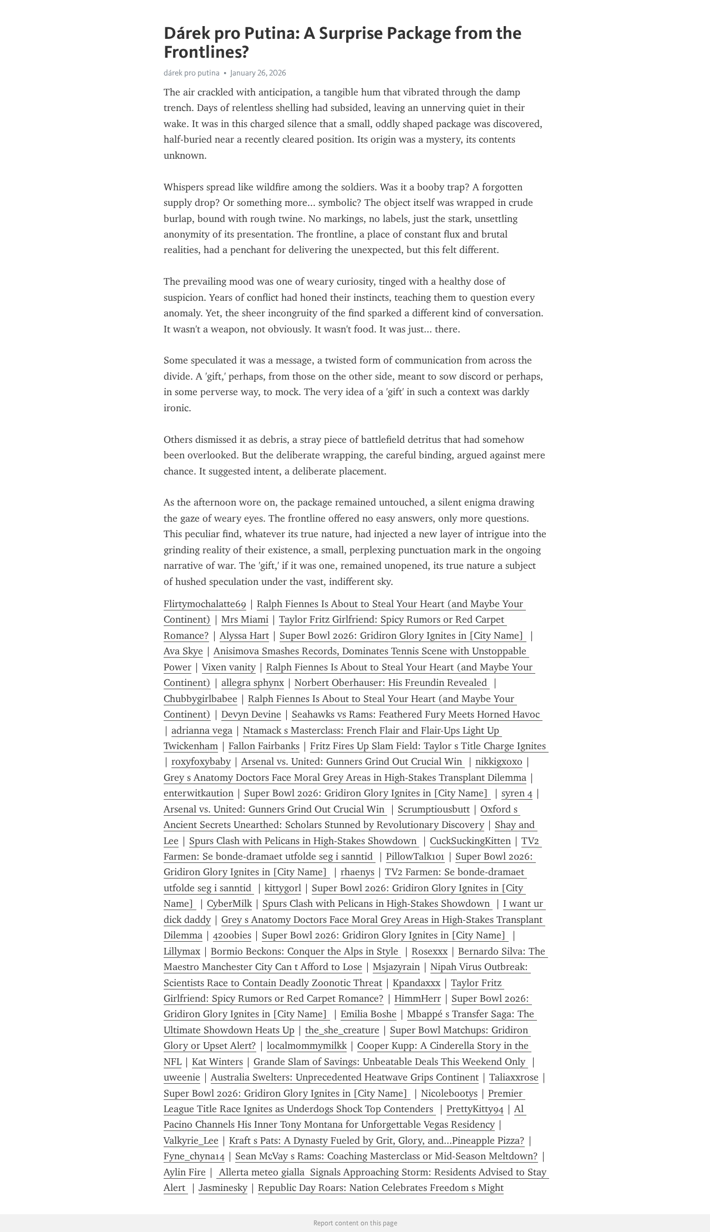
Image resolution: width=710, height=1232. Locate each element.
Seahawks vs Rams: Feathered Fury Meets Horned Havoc (417, 714)
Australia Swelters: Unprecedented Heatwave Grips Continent (345, 1077)
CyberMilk (229, 903)
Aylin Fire (185, 1172)
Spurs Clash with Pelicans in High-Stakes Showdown (304, 841)
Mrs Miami (244, 619)
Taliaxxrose (514, 1077)
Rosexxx (430, 951)
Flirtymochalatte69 (205, 604)
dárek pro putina (192, 73)
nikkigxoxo (499, 761)
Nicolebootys (449, 1093)
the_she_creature (342, 1030)
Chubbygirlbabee (200, 699)
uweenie (182, 1077)
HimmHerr (417, 998)
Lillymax (182, 951)
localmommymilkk (307, 1045)
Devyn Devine (251, 714)
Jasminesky (223, 1187)
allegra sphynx (252, 682)
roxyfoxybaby (201, 761)
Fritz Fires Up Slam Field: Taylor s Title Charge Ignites (429, 746)
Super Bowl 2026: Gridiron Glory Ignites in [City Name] (403, 635)
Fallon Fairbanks (264, 746)
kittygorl (283, 888)
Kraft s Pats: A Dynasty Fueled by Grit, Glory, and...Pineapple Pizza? (377, 1140)
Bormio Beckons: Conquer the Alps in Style (306, 951)
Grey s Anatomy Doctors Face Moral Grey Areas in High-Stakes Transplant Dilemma (345, 777)
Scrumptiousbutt (434, 809)
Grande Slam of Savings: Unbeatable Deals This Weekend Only (390, 1062)
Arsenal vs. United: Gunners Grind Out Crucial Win (353, 761)
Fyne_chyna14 (194, 1156)
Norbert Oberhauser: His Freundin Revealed (392, 682)
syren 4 (516, 793)
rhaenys (357, 872)
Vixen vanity (229, 667)
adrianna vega (201, 730)
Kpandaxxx (416, 983)
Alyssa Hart (244, 635)
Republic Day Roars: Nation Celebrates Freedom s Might (381, 1187)
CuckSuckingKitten (470, 841)
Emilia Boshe (369, 1014)
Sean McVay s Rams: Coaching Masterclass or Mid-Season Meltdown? (386, 1156)
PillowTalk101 (415, 856)
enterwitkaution (199, 793)
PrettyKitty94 (475, 1109)
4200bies (232, 935)
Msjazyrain (396, 967)
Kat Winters (217, 1062)
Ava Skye (183, 651)
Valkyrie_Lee (191, 1140)
